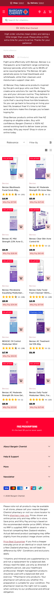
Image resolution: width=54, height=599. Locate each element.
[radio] (46, 150)
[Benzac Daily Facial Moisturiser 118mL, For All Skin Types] (40, 373)
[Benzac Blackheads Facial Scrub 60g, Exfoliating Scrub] (13, 168)
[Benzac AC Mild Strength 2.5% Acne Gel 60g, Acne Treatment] (13, 219)
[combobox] (27, 20)
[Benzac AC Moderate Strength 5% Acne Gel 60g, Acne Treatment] (13, 373)
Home (5, 50)
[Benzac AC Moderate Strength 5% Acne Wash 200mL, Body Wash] (40, 168)
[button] (50, 12)
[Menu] (4, 11)
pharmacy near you (19, 515)
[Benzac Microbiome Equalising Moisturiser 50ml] (13, 271)
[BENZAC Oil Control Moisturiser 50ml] (13, 322)
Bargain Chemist (18, 496)
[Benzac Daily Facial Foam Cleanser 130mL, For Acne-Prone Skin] (40, 271)
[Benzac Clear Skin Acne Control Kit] (40, 219)
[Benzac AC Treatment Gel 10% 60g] (40, 322)
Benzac (13, 50)
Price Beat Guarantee (14, 541)
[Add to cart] (21, 176)
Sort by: (12, 142)
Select (21, 3)
